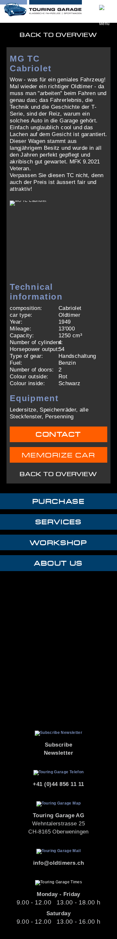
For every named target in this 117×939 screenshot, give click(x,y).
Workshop (58, 543)
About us (58, 563)
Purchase (58, 501)
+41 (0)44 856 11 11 (58, 784)
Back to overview (59, 35)
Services (58, 522)
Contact (58, 434)
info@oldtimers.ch (58, 863)
